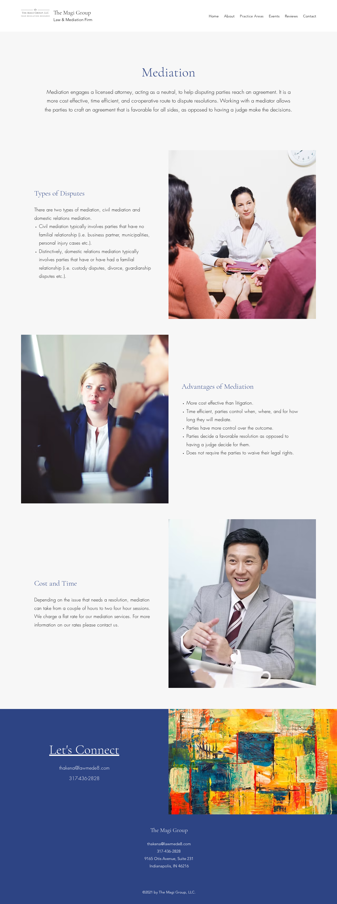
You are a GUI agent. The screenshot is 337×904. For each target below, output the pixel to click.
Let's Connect (84, 749)
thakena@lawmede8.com (84, 768)
